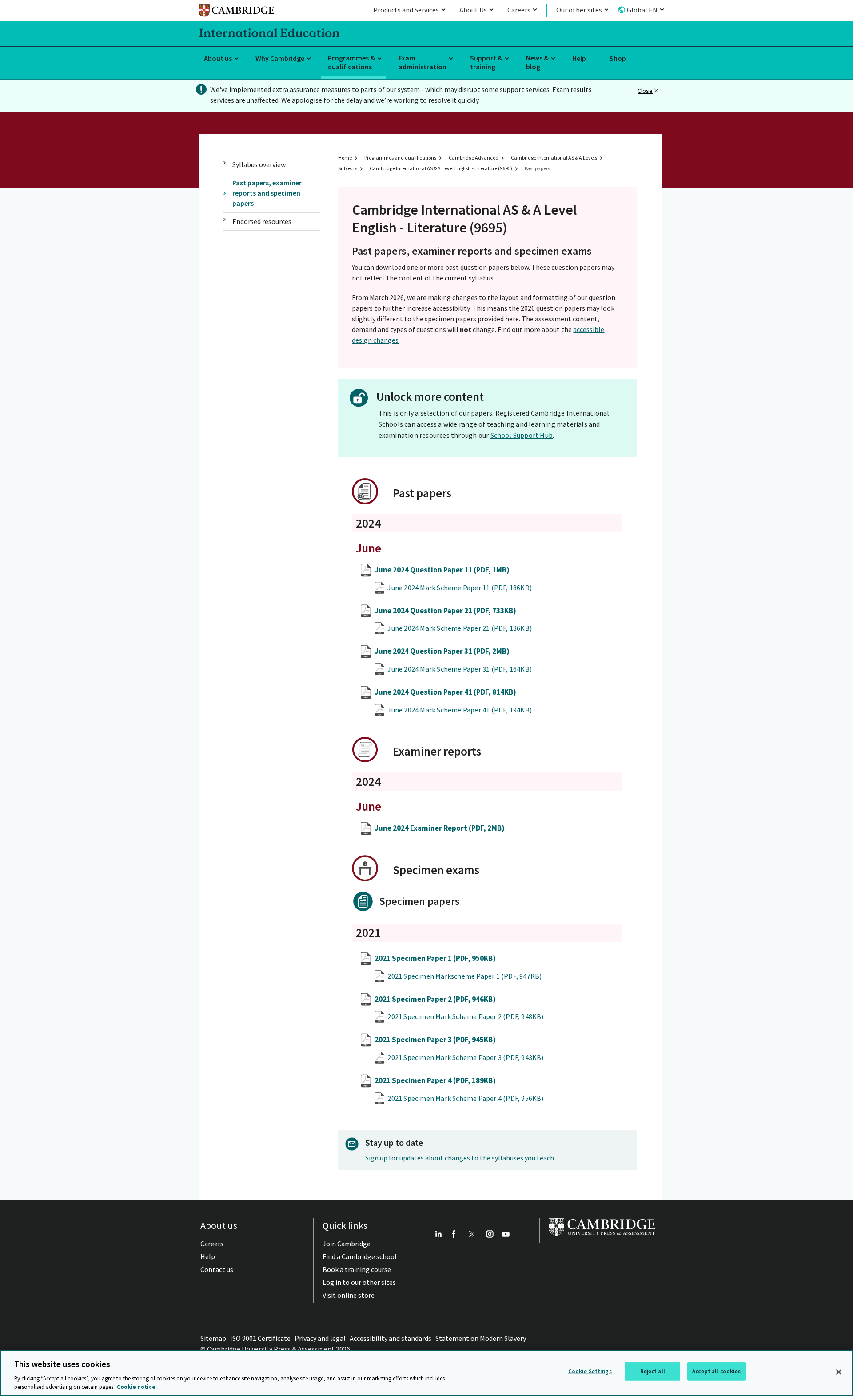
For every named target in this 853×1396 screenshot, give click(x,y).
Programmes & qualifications (351, 62)
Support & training (486, 62)
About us (218, 58)
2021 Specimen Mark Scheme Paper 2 (465, 1016)
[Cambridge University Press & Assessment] (602, 1237)
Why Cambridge (279, 58)
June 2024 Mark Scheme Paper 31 (459, 668)
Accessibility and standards (390, 1338)
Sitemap (213, 1338)
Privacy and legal (320, 1338)
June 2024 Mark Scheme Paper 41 (459, 709)
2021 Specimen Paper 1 (435, 958)
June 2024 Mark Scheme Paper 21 (459, 628)
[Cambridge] (236, 12)
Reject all (652, 1371)
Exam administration (422, 62)
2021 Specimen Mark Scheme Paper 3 (465, 1057)
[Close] (839, 1372)
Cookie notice (136, 1387)
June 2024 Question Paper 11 (442, 570)
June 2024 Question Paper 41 (445, 692)
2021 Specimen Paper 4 (435, 1080)
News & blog (537, 62)
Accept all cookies (716, 1371)
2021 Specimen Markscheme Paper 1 (464, 976)
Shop (618, 58)
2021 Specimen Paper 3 (435, 1039)
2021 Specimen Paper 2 (435, 999)
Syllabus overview (259, 164)
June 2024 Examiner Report (440, 828)
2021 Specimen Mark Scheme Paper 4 (465, 1098)
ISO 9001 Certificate (260, 1338)
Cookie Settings (590, 1371)
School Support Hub (521, 435)
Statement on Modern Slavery (480, 1338)
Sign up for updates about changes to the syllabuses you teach (459, 1157)
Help (579, 58)
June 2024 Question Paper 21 (445, 611)
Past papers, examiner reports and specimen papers (267, 193)
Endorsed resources (261, 221)
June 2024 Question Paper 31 (442, 651)
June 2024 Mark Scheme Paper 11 (459, 587)
